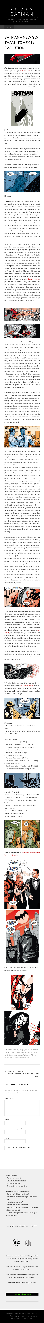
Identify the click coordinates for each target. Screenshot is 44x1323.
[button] (22, 1294)
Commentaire (8, 1098)
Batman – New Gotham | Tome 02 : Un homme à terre (24, 1075)
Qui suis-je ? (11, 1194)
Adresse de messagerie (13, 1129)
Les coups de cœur (13, 1183)
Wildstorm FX (28, 1055)
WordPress (33, 1313)
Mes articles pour (15, 1202)
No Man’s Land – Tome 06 (13, 1071)
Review (27, 1050)
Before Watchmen (22, 1205)
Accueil (9, 1226)
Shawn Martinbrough (16, 1055)
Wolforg (28, 1319)
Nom (6, 1120)
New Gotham (25, 1052)
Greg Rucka (16, 1052)
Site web (7, 1138)
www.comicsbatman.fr (15, 1283)
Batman (15, 1050)
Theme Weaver (31, 1316)
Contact (26, 1226)
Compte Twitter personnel (15, 1213)
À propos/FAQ (18, 1226)
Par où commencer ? (14, 1178)
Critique (21, 1050)
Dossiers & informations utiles (17, 1186)
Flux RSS (34, 1226)
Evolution (7, 1052)
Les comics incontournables (16, 1181)
